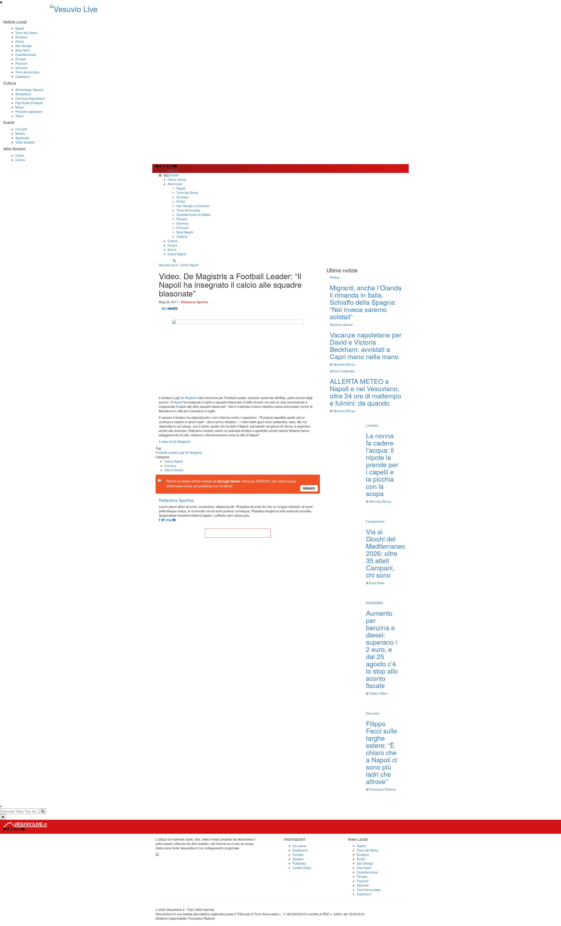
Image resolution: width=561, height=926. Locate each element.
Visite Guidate (25, 142)
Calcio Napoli (177, 254)
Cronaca (170, 465)
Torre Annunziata (27, 72)
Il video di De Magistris (174, 441)
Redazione (300, 850)
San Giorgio (23, 46)
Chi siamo (299, 846)
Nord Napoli (184, 232)
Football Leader (167, 452)
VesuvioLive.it (168, 265)
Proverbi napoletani (28, 111)
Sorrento (21, 68)
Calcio (19, 155)
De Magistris (189, 398)
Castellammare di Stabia (193, 214)
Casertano (22, 76)
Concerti (21, 129)
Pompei (20, 59)
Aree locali (175, 184)
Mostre (20, 133)
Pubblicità (299, 863)
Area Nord (22, 50)
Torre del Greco (26, 32)
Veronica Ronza (344, 364)
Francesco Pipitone (382, 789)
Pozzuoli (21, 63)
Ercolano (21, 37)
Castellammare (25, 54)
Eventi (172, 249)
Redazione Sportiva (194, 302)
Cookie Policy (302, 868)
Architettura (23, 94)
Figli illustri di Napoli (29, 103)
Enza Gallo (376, 583)
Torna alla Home (238, 533)
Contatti (173, 175)
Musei (19, 107)
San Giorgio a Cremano (192, 206)
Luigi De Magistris (190, 452)
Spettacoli (22, 138)
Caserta (181, 236)
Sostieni (173, 171)
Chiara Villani (378, 693)
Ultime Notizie (173, 470)
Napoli (19, 28)
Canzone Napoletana (30, 98)
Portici (19, 41)
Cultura (173, 241)
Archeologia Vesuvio (29, 89)
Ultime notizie (177, 179)
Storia (19, 116)
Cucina (20, 160)
